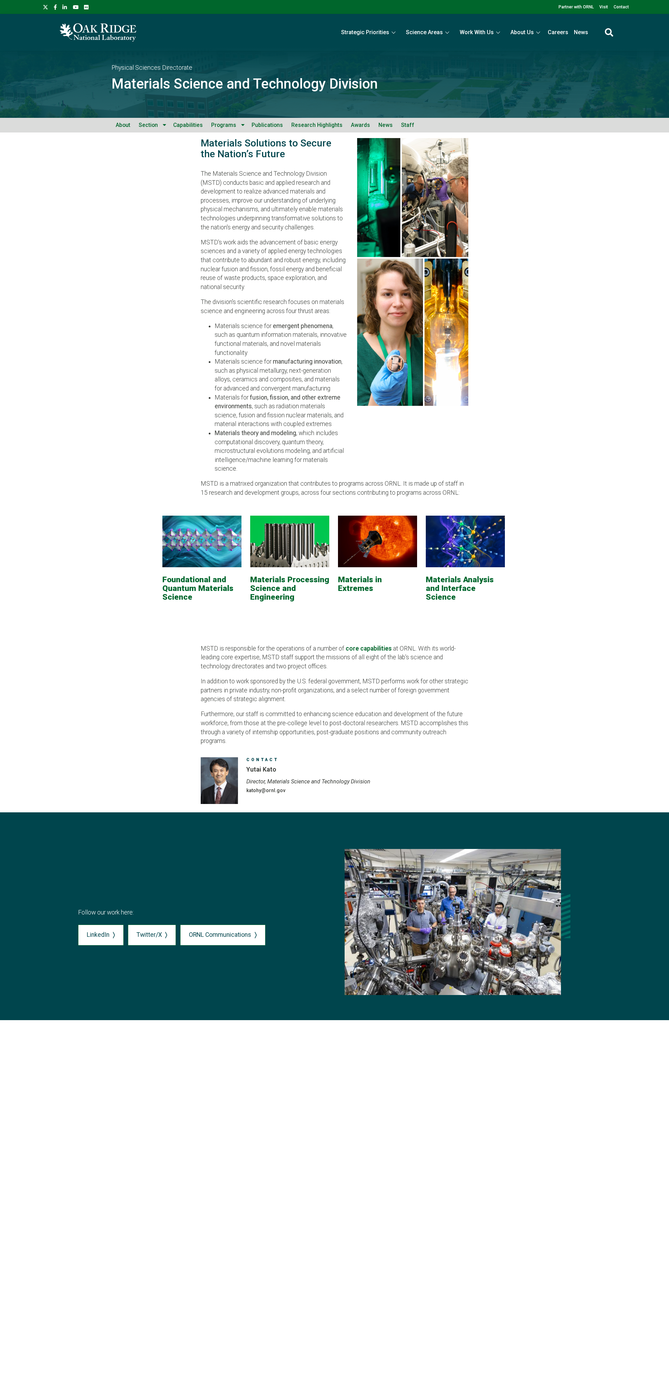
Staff (407, 125)
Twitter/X (149, 934)
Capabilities (188, 125)
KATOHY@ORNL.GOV (265, 790)
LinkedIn (98, 934)
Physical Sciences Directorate (152, 67)
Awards (360, 125)
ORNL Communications (220, 934)
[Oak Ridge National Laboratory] (98, 32)
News (581, 32)
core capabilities (369, 648)
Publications (267, 125)
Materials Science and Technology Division (245, 84)
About (123, 125)
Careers (558, 32)
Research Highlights (317, 125)
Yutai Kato (261, 769)
